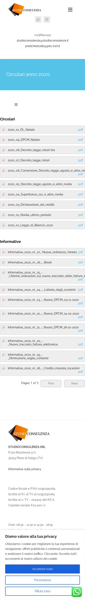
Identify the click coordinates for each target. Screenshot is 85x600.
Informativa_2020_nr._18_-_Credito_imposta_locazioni (45, 370)
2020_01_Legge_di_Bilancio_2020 (45, 225)
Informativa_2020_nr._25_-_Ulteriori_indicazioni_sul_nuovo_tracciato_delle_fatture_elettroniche (46, 276)
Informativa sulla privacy (24, 469)
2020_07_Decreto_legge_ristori (45, 160)
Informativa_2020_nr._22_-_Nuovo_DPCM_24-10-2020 (45, 315)
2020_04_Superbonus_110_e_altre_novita (45, 194)
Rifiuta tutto (42, 591)
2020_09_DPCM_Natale (45, 139)
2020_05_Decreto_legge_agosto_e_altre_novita (45, 184)
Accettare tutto (42, 569)
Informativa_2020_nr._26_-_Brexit (45, 262)
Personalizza (42, 580)
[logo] (24, 4)
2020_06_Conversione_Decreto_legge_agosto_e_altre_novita (46, 172)
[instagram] (47, 19)
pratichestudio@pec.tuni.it (42, 46)
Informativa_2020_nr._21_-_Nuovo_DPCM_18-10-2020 (45, 329)
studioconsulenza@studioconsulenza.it (42, 40)
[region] (42, 565)
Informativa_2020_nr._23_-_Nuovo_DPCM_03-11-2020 (45, 301)
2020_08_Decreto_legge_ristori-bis (45, 150)
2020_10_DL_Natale (45, 129)
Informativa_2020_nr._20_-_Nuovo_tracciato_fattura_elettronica (45, 342)
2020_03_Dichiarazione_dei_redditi (45, 204)
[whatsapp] (38, 19)
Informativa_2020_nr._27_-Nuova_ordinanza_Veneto (45, 252)
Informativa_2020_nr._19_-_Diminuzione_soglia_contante (45, 356)
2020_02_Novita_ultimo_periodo (45, 215)
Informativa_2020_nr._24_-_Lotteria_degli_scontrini (45, 289)
